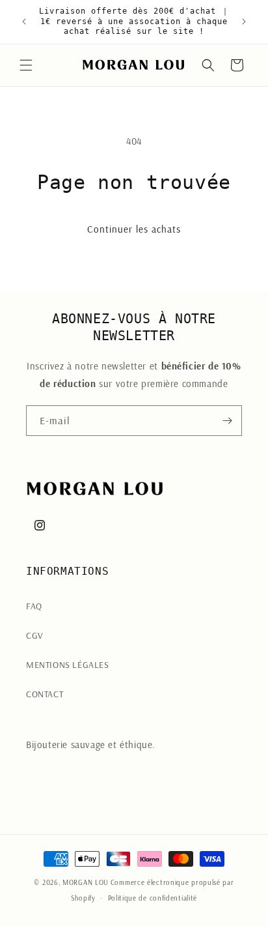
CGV (35, 635)
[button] (26, 65)
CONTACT (44, 694)
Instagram (47, 780)
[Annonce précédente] (24, 21)
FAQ (34, 606)
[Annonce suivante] (244, 21)
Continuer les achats (134, 229)
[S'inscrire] (227, 420)
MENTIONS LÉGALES (67, 665)
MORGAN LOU (85, 882)
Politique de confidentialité (153, 898)
